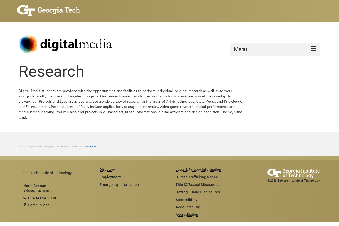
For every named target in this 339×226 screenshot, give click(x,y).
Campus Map (39, 205)
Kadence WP (90, 146)
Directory (107, 169)
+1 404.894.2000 (42, 198)
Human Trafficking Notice (197, 177)
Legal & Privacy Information (198, 169)
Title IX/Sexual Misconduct (198, 184)
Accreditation (187, 214)
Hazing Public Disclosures (198, 192)
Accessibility (186, 199)
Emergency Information (119, 184)
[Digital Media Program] (66, 44)
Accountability (188, 207)
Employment (110, 177)
